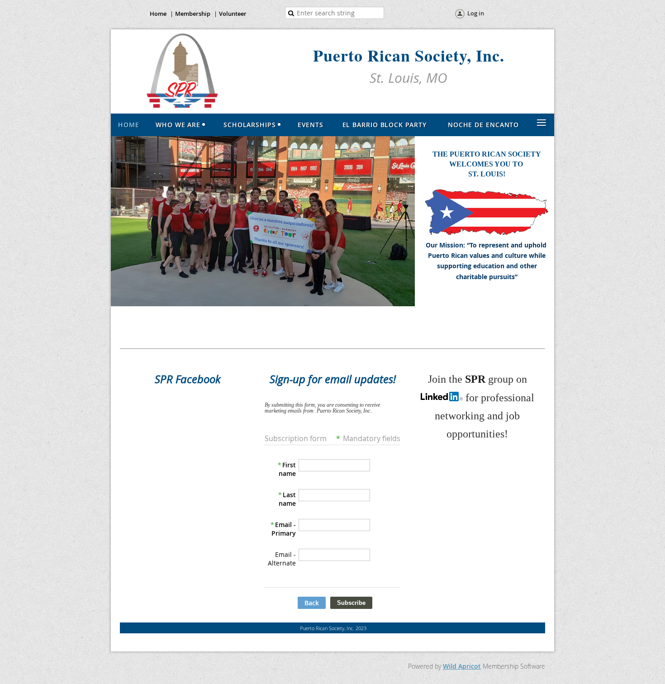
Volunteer (233, 14)
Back (311, 602)
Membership (192, 14)
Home (158, 14)
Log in (475, 13)
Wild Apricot (462, 666)
